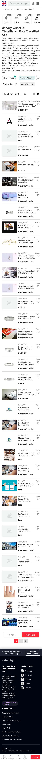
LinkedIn (28, 688)
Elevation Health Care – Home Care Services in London (26, 135)
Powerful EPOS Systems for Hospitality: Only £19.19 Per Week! (25, 621)
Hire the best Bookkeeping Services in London (26, 409)
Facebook (28, 675)
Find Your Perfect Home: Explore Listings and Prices (26, 545)
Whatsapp (28, 671)
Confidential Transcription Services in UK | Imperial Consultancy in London (27, 530)
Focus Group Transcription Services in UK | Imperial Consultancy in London (27, 500)
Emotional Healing (25, 165)
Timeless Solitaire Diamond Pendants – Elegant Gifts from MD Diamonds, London (26, 287)
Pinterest (28, 679)
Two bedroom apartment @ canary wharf (27, 105)
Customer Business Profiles (12, 739)
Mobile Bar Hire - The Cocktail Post (25, 242)
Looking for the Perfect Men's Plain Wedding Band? (26, 363)
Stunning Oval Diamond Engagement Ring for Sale (27, 591)
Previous (12, 635)
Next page (30, 635)
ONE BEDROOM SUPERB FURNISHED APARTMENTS (27, 394)
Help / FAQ (6, 728)
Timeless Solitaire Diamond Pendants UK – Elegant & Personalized (26, 257)
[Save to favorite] (38, 104)
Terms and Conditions (10, 713)
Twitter (27, 684)
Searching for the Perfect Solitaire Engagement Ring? (26, 348)
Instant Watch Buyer (26, 149)
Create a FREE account (32, 652)
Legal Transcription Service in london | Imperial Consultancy (27, 454)
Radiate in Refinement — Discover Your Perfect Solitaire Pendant (25, 196)
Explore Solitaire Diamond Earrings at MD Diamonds (26, 211)
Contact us (6, 748)
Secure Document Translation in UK (25, 485)
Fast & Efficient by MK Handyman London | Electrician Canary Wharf (26, 226)
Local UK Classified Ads (11, 720)
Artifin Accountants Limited (26, 120)
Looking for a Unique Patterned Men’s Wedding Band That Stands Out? (26, 318)
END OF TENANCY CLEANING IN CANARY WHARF (25, 606)
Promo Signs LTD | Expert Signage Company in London (26, 333)
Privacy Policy (7, 717)
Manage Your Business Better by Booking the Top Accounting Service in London (26, 439)
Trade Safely (7, 724)
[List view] (38, 94)
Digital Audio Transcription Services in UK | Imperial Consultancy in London (27, 561)
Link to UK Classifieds (10, 736)
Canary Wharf (26, 84)
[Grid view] (34, 94)
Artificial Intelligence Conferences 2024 (26, 576)
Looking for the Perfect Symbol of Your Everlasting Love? (25, 378)
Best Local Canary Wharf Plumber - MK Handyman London (26, 302)
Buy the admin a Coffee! (11, 732)
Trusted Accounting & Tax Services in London (26, 272)
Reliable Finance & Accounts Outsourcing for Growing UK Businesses (25, 181)
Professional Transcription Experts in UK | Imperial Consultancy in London (27, 515)
